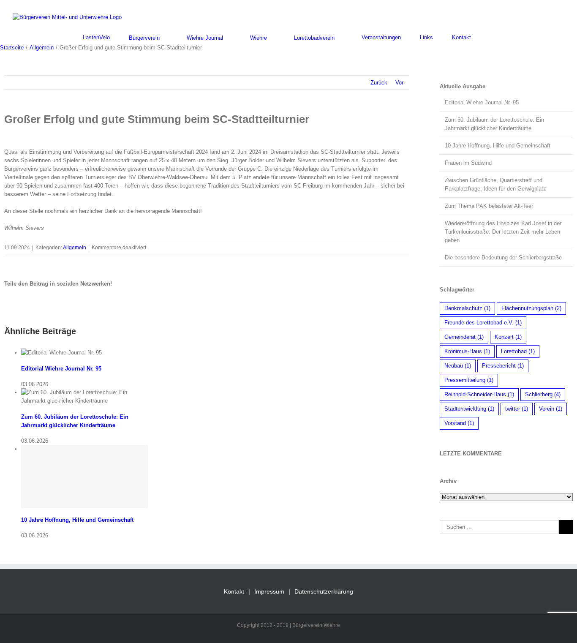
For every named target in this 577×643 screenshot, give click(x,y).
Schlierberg (543, 394)
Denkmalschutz (467, 308)
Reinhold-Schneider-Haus (479, 394)
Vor (399, 82)
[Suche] (492, 37)
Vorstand (459, 423)
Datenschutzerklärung (323, 591)
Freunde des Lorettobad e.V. (483, 322)
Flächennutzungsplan (531, 308)
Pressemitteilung (468, 380)
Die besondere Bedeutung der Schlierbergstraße (503, 257)
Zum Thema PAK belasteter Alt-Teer (489, 206)
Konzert (508, 337)
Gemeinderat (464, 337)
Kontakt (234, 591)
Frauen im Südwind (468, 163)
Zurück (378, 82)
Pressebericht (503, 365)
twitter (516, 409)
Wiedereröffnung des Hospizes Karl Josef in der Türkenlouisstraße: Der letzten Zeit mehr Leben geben (503, 231)
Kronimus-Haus (467, 351)
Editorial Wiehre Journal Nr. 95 (61, 368)
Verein (550, 409)
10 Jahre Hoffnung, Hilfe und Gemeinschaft (77, 520)
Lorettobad (518, 351)
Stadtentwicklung (469, 409)
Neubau (457, 365)
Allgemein (74, 248)
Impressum (269, 591)
